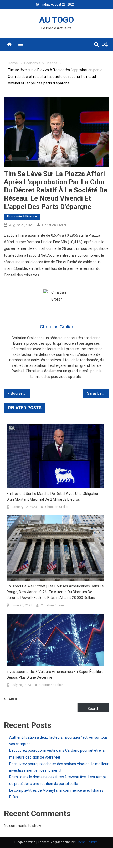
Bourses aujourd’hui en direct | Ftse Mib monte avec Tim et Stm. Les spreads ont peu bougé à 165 (20, 393)
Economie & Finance (22, 216)
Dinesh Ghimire (86, 842)
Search (11, 699)
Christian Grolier (54, 225)
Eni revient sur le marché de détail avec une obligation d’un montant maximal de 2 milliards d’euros (53, 496)
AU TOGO (56, 20)
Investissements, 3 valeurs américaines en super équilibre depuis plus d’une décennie (55, 674)
